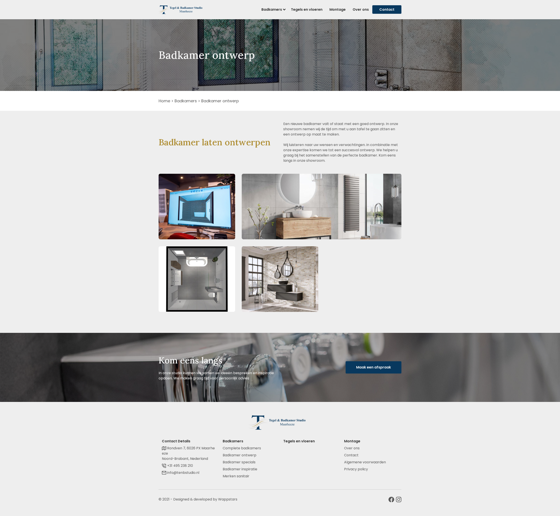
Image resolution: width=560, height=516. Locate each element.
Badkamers (271, 9)
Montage (337, 9)
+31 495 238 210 (179, 465)
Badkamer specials (239, 462)
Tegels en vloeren (306, 9)
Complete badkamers (242, 448)
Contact (386, 9)
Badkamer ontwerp (239, 455)
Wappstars (227, 499)
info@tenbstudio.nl (182, 472)
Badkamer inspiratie (240, 469)
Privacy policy (356, 469)
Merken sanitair (236, 476)
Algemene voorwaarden (365, 462)
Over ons (361, 9)
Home (164, 101)
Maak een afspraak (373, 367)
